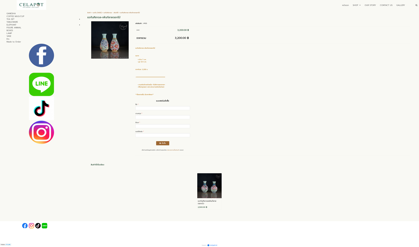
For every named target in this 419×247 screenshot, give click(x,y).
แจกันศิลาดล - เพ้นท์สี (111, 13)
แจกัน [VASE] (97, 13)
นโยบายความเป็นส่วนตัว (173, 150)
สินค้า (89, 13)
